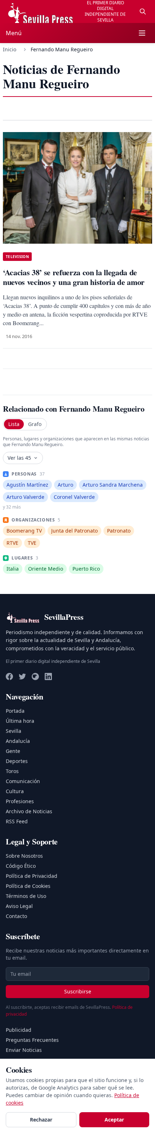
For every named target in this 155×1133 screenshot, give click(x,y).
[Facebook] (9, 676)
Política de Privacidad (31, 875)
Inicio (9, 49)
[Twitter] (22, 676)
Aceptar (114, 1119)
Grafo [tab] (34, 424)
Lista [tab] (13, 424)
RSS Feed (17, 821)
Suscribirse (77, 991)
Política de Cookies (28, 885)
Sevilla (13, 730)
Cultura (15, 791)
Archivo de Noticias (29, 811)
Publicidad (18, 1029)
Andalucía (18, 741)
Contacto (16, 916)
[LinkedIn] (48, 676)
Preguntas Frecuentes (32, 1039)
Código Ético (21, 865)
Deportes (17, 761)
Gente (13, 751)
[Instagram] (35, 676)
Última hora (20, 720)
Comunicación (23, 781)
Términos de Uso (26, 896)
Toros (12, 771)
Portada (15, 710)
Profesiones (20, 801)
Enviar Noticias (24, 1050)
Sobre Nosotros (24, 855)
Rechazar (41, 1119)
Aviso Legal (19, 906)
